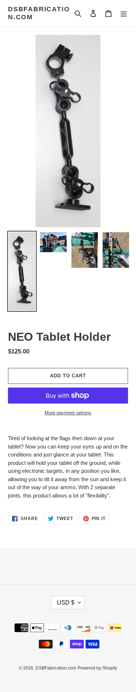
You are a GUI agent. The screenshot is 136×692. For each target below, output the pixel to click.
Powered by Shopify (97, 668)
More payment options (68, 412)
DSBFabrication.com (39, 13)
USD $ (65, 602)
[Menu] (123, 13)
